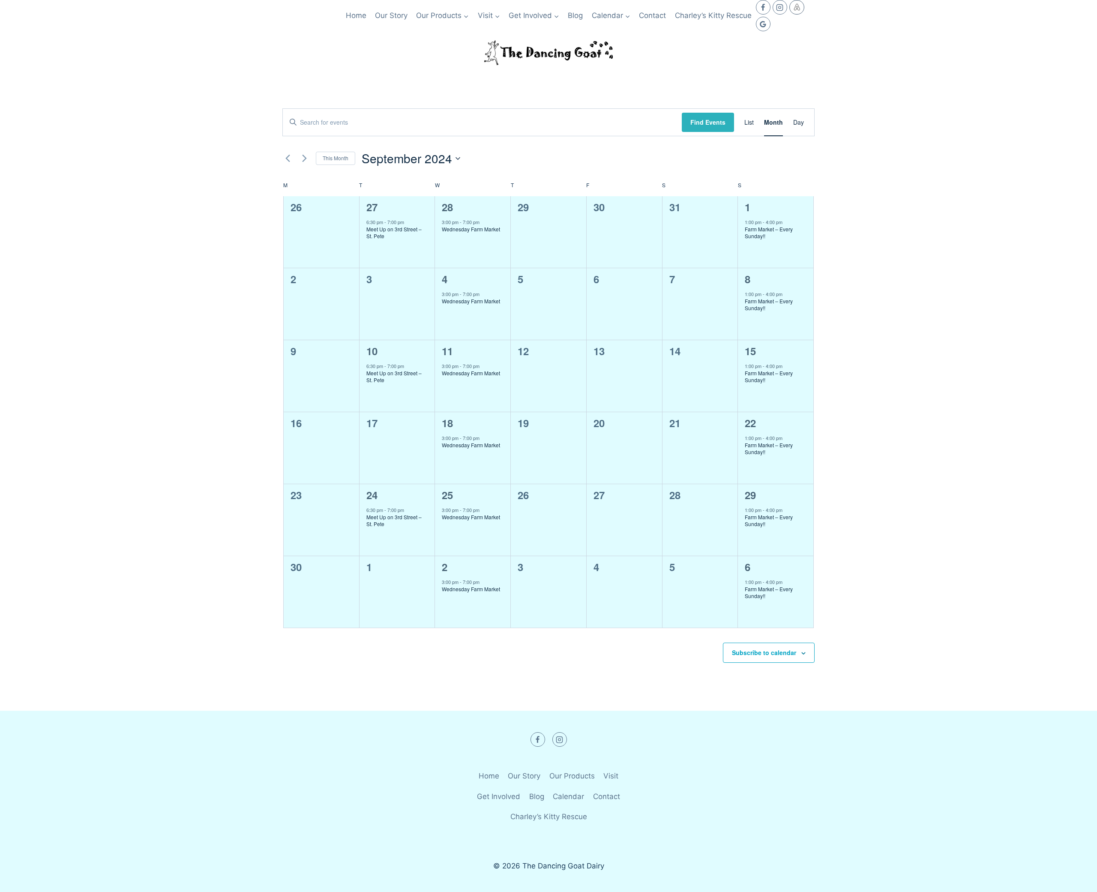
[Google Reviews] (763, 24)
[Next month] (304, 158)
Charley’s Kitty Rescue (713, 15)
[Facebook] (763, 7)
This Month (335, 158)
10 (372, 351)
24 (372, 495)
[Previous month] (287, 158)
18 (447, 423)
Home (356, 15)
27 (372, 207)
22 (750, 423)
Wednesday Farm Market (471, 229)
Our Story (391, 15)
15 (750, 351)
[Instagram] (780, 7)
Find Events (707, 122)
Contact (652, 15)
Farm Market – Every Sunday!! (769, 232)
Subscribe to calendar (764, 652)
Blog (575, 15)
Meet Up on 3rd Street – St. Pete (394, 232)
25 (447, 495)
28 (447, 207)
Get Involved (498, 796)
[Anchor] (796, 7)
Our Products (572, 776)
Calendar (568, 796)
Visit (610, 776)
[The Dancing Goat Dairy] (548, 53)
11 (447, 351)
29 (750, 495)
